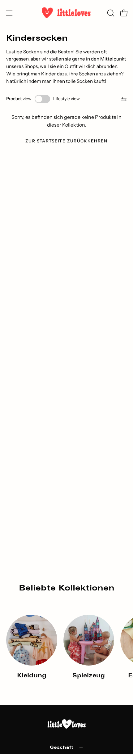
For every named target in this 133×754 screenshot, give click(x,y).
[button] (110, 13)
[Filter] (123, 99)
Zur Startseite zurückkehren (66, 140)
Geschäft (61, 747)
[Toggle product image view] (42, 99)
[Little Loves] (66, 13)
